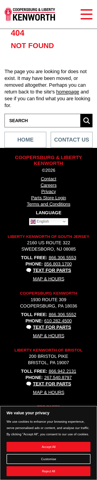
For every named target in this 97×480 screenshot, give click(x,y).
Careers (49, 185)
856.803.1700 (58, 263)
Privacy (48, 191)
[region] (48, 443)
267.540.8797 (58, 377)
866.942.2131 (62, 371)
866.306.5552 (62, 314)
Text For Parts (52, 270)
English (42, 221)
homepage (67, 92)
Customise (48, 459)
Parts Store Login (48, 197)
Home (25, 140)
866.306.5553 (62, 257)
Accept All (48, 447)
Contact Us (71, 140)
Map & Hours (48, 278)
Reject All (48, 471)
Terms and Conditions (48, 204)
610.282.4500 (58, 320)
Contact (48, 178)
